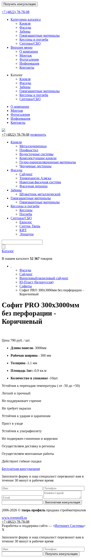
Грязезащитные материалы (39, 35)
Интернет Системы (69, 526)
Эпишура (26, 234)
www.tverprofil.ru (14, 518)
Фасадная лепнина (33, 186)
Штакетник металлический (40, 194)
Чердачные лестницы (35, 166)
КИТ (23, 230)
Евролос (25, 222)
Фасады (25, 27)
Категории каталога (26, 19)
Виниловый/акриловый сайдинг (43, 278)
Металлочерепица (33, 146)
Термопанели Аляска (35, 178)
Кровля (24, 23)
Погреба (25, 214)
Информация (29, 63)
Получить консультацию (20, 4)
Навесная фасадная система (40, 182)
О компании (28, 51)
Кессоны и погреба (33, 39)
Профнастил (28, 150)
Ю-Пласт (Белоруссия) (36, 282)
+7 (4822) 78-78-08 (15, 12)
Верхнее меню (21, 47)
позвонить (38, 134)
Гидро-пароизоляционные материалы (47, 162)
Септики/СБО (30, 43)
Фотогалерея (29, 59)
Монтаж (25, 55)
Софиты (25, 286)
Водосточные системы (36, 154)
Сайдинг (26, 174)
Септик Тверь (29, 226)
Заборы (24, 31)
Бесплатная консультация (21, 469)
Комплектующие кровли (38, 158)
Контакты (26, 67)
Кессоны (25, 210)
